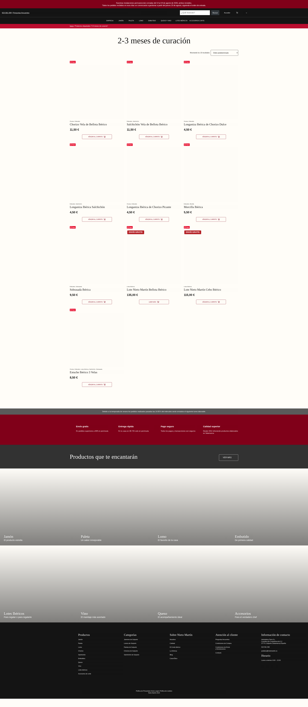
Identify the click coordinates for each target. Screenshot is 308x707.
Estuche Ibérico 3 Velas (83, 372)
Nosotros (173, 639)
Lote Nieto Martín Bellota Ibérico (146, 289)
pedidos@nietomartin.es (269, 651)
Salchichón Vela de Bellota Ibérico (147, 124)
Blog (171, 655)
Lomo (141, 21)
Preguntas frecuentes (21, 13)
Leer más (152, 302)
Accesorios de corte (84, 674)
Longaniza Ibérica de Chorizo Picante (149, 207)
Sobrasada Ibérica (80, 289)
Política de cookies (166, 691)
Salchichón (136, 121)
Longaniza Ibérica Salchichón (87, 207)
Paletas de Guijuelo (130, 647)
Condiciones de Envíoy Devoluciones (222, 648)
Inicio (72, 26)
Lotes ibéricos (82, 670)
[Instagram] (272, 666)
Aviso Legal (155, 691)
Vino (79, 666)
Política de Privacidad (143, 691)
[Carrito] (237, 13)
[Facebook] (262, 666)
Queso (80, 662)
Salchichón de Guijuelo (131, 655)
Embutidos (81, 658)
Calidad (172, 643)
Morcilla (192, 204)
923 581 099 (7, 13)
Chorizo (72, 121)
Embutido (152, 21)
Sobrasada (79, 286)
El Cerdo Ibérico (175, 647)
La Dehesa (173, 651)
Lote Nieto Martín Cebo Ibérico (202, 289)
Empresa (109, 21)
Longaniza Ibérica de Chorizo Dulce (205, 124)
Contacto (218, 653)
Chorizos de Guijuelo (131, 651)
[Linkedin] (277, 666)
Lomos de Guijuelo (130, 643)
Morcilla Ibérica (193, 207)
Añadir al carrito (95, 137)
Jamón (121, 21)
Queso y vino (166, 21)
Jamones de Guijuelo (131, 639)
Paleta (131, 21)
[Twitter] (267, 666)
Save (73, 62)
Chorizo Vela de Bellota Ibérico (88, 124)
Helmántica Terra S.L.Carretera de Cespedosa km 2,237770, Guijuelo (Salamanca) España (273, 641)
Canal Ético (173, 658)
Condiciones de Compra (223, 643)
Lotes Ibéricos (131, 286)
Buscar (215, 13)
